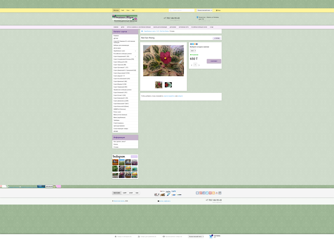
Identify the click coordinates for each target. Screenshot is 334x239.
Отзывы (116, 147)
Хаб (133, 10)
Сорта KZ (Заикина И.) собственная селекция (139, 27)
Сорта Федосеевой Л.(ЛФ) (122, 73)
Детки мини (173, 27)
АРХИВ (116, 131)
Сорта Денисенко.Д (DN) (121, 101)
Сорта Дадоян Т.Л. (119, 76)
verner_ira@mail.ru (165, 201)
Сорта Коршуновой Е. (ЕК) (121, 56)
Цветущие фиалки (119, 126)
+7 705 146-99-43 (172, 18)
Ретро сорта (117, 112)
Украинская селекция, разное (122, 90)
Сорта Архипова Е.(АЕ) (120, 81)
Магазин (116, 10)
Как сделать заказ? (120, 141)
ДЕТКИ (122, 27)
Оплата (116, 144)
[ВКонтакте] (191, 44)
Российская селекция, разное (199, 27)
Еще (212, 27)
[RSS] (213, 193)
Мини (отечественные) (120, 115)
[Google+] (200, 193)
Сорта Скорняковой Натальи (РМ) (124, 59)
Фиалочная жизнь (119, 201)
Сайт (122, 10)
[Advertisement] (31, 4)
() (124, 236)
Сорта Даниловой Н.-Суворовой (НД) (125, 70)
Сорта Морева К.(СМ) (120, 84)
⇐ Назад (216, 38)
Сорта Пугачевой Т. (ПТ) (121, 67)
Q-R (158, 31)
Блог (128, 10)
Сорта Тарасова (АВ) (120, 65)
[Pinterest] (210, 193)
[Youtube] (216, 193)
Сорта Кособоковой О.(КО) (122, 78)
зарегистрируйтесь (169, 96)
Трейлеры (116, 120)
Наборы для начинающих (160, 27)
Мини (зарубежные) (119, 117)
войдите (180, 96)
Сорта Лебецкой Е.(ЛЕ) (120, 62)
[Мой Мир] (197, 44)
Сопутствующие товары (121, 128)
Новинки (116, 27)
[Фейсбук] (204, 193)
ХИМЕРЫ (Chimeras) (120, 109)
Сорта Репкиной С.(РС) (120, 92)
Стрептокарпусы (119, 123)
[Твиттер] (207, 193)
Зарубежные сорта (184, 27)
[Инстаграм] (220, 193)
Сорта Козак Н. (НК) (120, 95)
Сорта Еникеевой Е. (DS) (121, 98)
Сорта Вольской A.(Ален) (121, 106)
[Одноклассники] (195, 44)
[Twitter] (193, 44)
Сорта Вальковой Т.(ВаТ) (121, 103)
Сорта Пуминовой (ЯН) (120, 87)
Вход (218, 10)
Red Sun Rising (164, 31)
